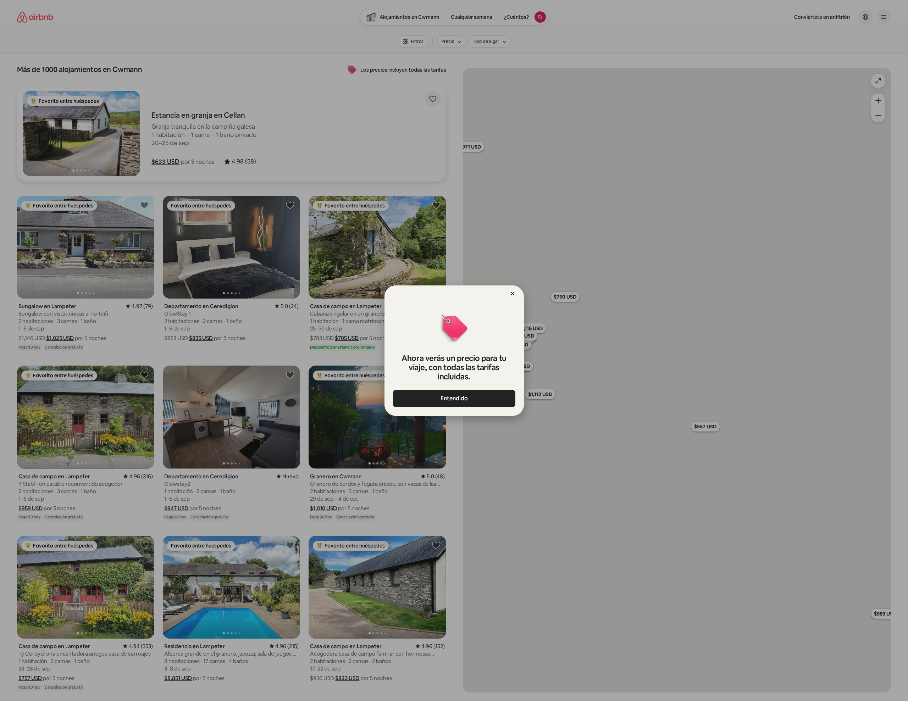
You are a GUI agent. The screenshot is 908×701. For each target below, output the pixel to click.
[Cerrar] (512, 293)
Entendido (454, 398)
